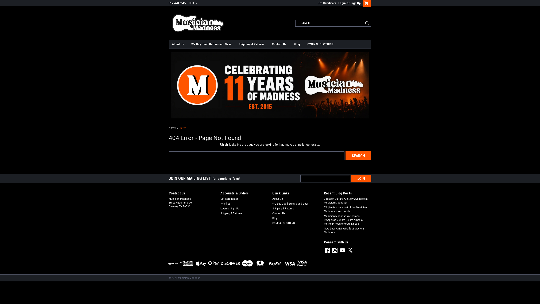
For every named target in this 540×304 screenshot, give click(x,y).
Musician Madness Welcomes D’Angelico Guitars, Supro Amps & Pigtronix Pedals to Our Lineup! (343, 220)
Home (172, 127)
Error (183, 127)
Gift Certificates (229, 198)
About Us (178, 44)
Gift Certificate (327, 3)
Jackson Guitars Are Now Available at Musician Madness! (346, 200)
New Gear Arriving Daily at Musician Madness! (344, 230)
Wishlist (225, 203)
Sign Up (355, 3)
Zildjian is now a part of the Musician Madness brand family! (345, 209)
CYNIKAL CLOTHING (320, 44)
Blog (297, 44)
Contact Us (279, 44)
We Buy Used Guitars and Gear (211, 44)
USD (192, 3)
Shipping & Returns (252, 44)
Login (342, 3)
